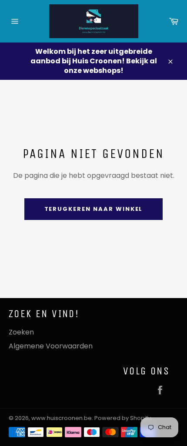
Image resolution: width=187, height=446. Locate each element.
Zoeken (21, 332)
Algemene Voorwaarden (51, 346)
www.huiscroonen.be (61, 418)
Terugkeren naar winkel (93, 209)
